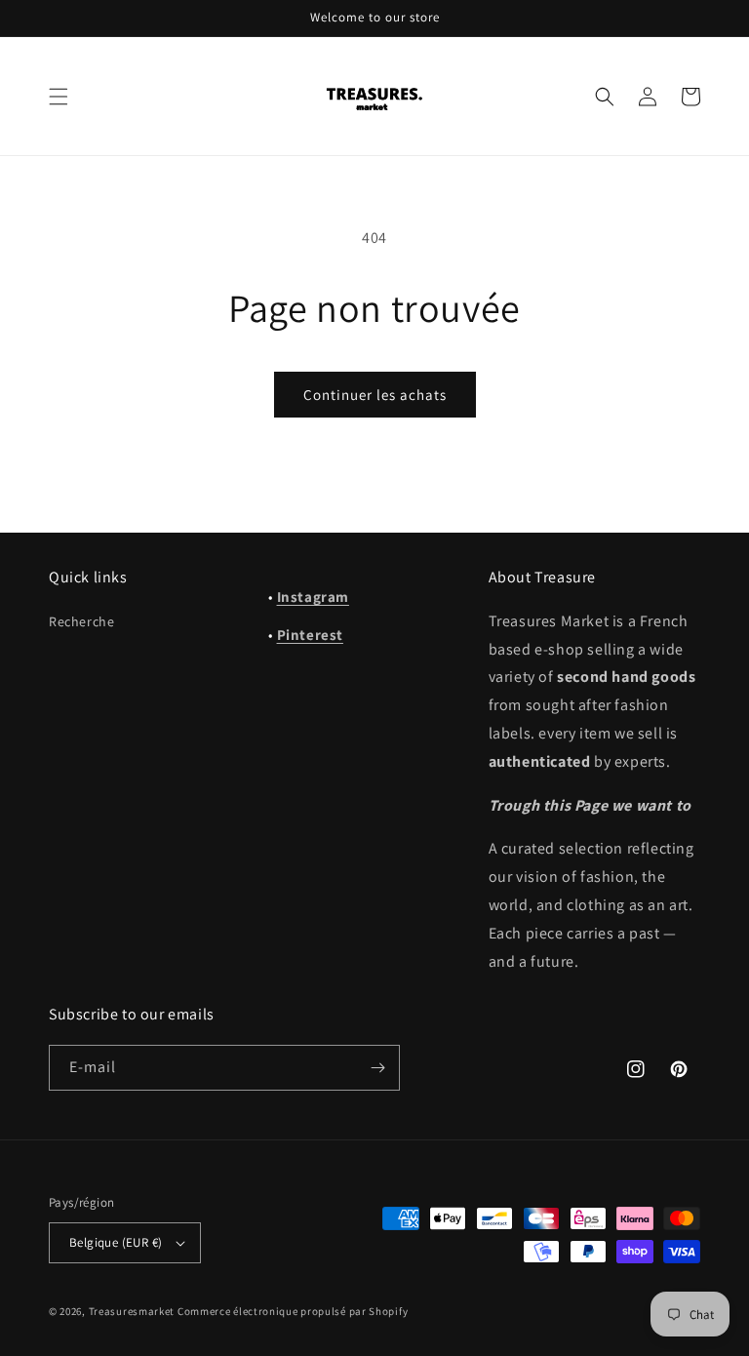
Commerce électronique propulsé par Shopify (292, 1311)
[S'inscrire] (377, 1068)
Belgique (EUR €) (115, 1242)
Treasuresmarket (132, 1311)
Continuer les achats (375, 394)
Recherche (81, 621)
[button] (58, 96)
